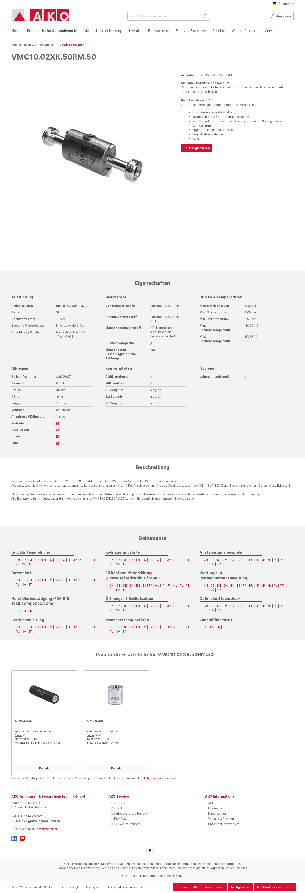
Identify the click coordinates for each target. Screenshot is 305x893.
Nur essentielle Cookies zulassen (200, 887)
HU (63, 560)
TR (31, 564)
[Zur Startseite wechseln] (40, 15)
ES (50, 560)
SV (24, 564)
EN (44, 560)
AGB (211, 803)
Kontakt (116, 808)
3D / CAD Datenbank (125, 824)
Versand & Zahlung (221, 818)
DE (31, 560)
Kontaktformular (46, 829)
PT (94, 560)
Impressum (215, 808)
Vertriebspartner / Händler (129, 813)
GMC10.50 (95, 721)
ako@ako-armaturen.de (41, 821)
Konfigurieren (240, 887)
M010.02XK (23, 721)
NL (81, 560)
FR (56, 560)
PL (87, 560)
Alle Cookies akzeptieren (275, 887)
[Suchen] (205, 16)
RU (18, 564)
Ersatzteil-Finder (149, 778)
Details (44, 768)
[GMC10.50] (116, 694)
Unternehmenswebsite (224, 824)
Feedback (118, 803)
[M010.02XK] (44, 694)
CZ (24, 560)
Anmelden (283, 16)
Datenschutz (217, 813)
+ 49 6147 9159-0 (31, 816)
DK (37, 560)
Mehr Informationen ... (131, 887)
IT (69, 560)
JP (75, 560)
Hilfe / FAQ (118, 818)
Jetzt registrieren (197, 148)
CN (18, 560)
